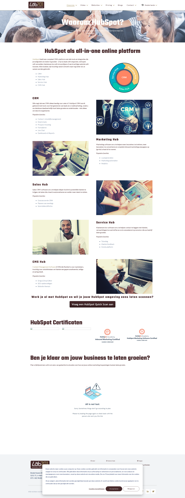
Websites (95, 5)
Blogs (120, 5)
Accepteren (114, 489)
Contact (130, 5)
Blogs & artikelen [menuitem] (143, 465)
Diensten (71, 5)
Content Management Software (44, 267)
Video (83, 5)
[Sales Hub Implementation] (44, 329)
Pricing (109, 5)
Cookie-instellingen (97, 489)
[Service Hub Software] (76, 329)
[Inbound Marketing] (107, 343)
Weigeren (131, 489)
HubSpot (36, 59)
